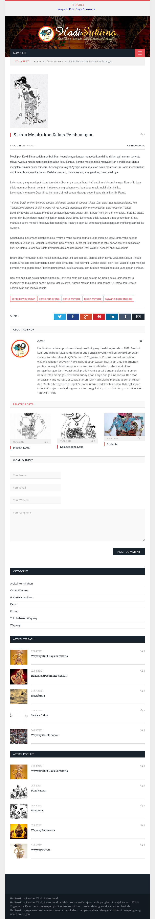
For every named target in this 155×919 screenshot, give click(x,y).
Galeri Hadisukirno (21, 597)
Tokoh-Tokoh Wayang (23, 618)
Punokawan (38, 790)
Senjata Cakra (39, 715)
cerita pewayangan (23, 299)
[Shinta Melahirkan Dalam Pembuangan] (29, 127)
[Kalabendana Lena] (77, 428)
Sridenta (112, 444)
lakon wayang (92, 299)
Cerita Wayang (136, 145)
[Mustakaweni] (30, 428)
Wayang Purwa (40, 850)
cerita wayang (71, 299)
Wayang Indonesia (43, 830)
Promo (14, 611)
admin (17, 145)
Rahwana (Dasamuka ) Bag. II (49, 675)
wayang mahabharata (118, 299)
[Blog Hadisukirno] (77, 33)
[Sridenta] (124, 426)
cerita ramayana (49, 299)
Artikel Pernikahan (21, 583)
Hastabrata (38, 695)
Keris (13, 604)
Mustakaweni (21, 447)
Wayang (15, 625)
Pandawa (37, 810)
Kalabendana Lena (71, 447)
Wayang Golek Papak (45, 735)
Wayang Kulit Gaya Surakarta (76, 9)
